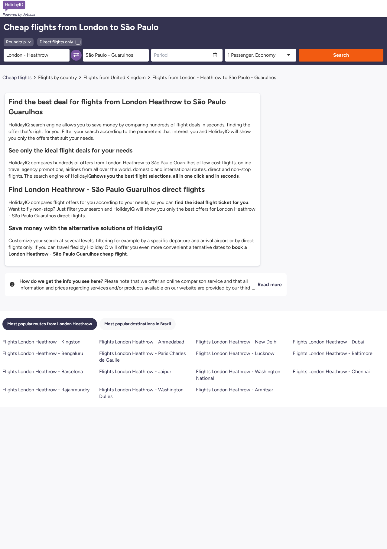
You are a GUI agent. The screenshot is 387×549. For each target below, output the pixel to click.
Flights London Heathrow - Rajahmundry (45, 390)
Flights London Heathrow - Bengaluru (42, 353)
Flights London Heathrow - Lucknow (235, 353)
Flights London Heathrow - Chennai (331, 371)
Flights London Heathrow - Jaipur (135, 371)
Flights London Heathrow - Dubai (328, 342)
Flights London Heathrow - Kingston (41, 342)
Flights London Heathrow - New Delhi (237, 342)
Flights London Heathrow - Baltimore (332, 353)
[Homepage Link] (18, 6)
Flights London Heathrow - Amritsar (234, 390)
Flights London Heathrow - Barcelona (42, 371)
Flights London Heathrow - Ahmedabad (141, 342)
